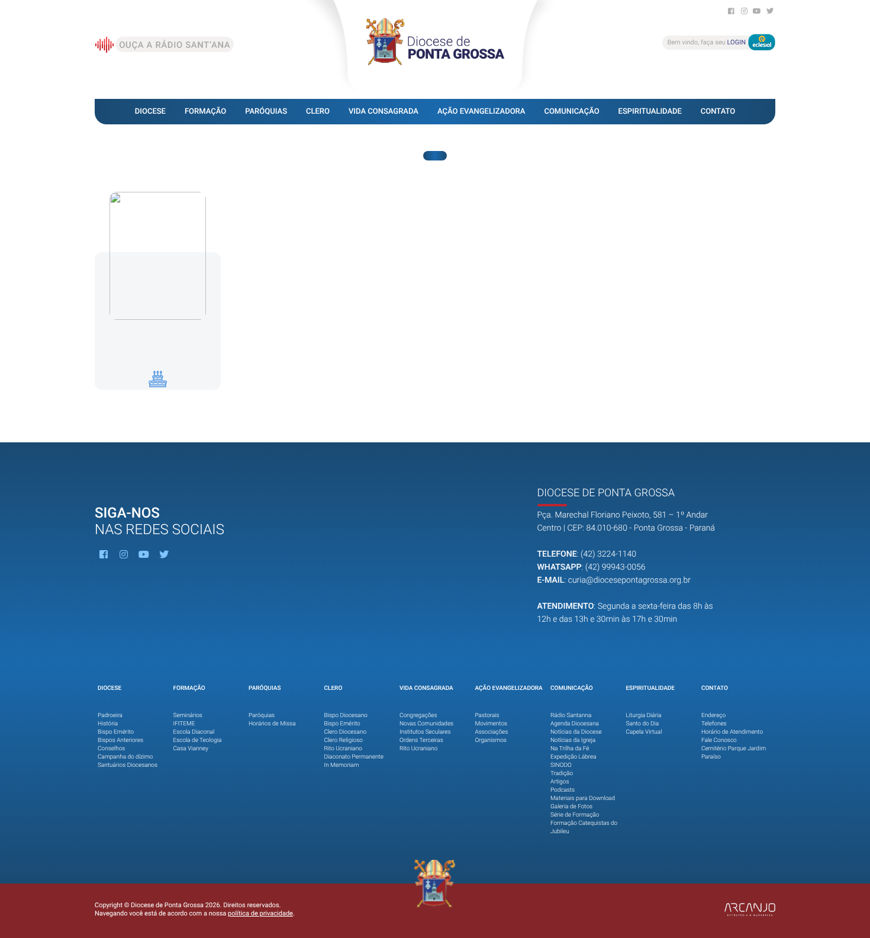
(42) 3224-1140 (608, 554)
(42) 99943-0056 (615, 567)
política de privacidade (260, 913)
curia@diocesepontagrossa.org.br (629, 580)
